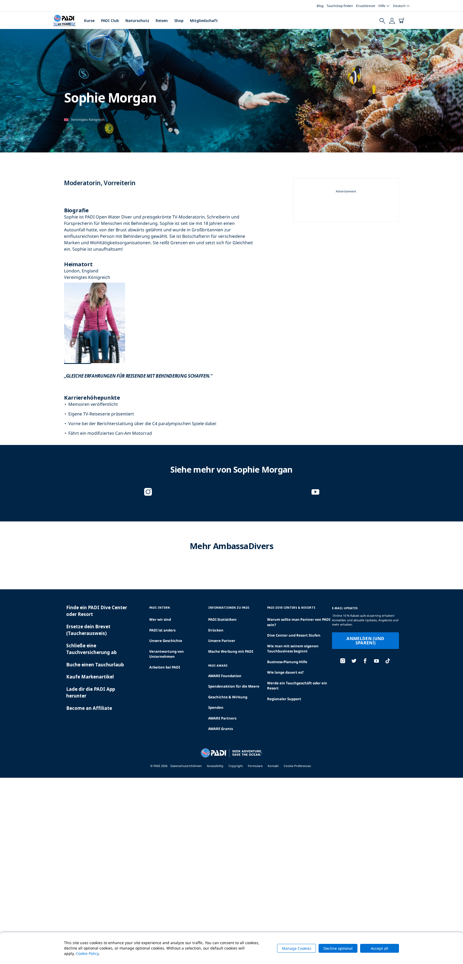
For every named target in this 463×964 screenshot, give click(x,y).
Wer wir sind (160, 619)
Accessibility (215, 766)
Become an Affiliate (89, 708)
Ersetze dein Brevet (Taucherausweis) (88, 630)
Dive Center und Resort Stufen (293, 635)
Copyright (236, 766)
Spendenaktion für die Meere (233, 686)
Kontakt (273, 766)
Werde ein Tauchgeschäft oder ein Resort (297, 686)
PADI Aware (217, 665)
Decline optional (338, 948)
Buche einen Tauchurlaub (95, 665)
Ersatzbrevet (365, 5)
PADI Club (110, 20)
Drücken (215, 630)
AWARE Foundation (224, 675)
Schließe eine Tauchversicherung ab (91, 649)
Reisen (162, 20)
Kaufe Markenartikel (90, 677)
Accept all (379, 948)
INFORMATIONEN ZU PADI (228, 607)
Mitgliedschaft (204, 20)
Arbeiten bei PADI (164, 667)
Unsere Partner (221, 640)
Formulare (255, 766)
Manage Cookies (296, 948)
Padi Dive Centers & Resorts (291, 607)
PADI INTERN (159, 607)
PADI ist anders (162, 630)
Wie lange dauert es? (285, 672)
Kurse (89, 20)
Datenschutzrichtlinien (186, 766)
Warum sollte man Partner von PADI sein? (298, 622)
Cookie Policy (87, 953)
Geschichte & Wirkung (227, 697)
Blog (320, 5)
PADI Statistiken (222, 619)
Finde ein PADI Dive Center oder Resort (96, 611)
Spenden (215, 707)
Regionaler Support (284, 698)
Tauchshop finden (340, 5)
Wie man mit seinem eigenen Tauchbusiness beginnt (293, 649)
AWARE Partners (222, 718)
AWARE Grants (220, 728)
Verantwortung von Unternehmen (166, 654)
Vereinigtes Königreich (87, 119)
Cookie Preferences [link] (297, 766)
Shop (179, 20)
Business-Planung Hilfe (287, 661)
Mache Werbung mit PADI (230, 651)
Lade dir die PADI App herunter (90, 692)
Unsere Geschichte (165, 640)
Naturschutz (137, 20)
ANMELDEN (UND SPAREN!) (365, 641)
